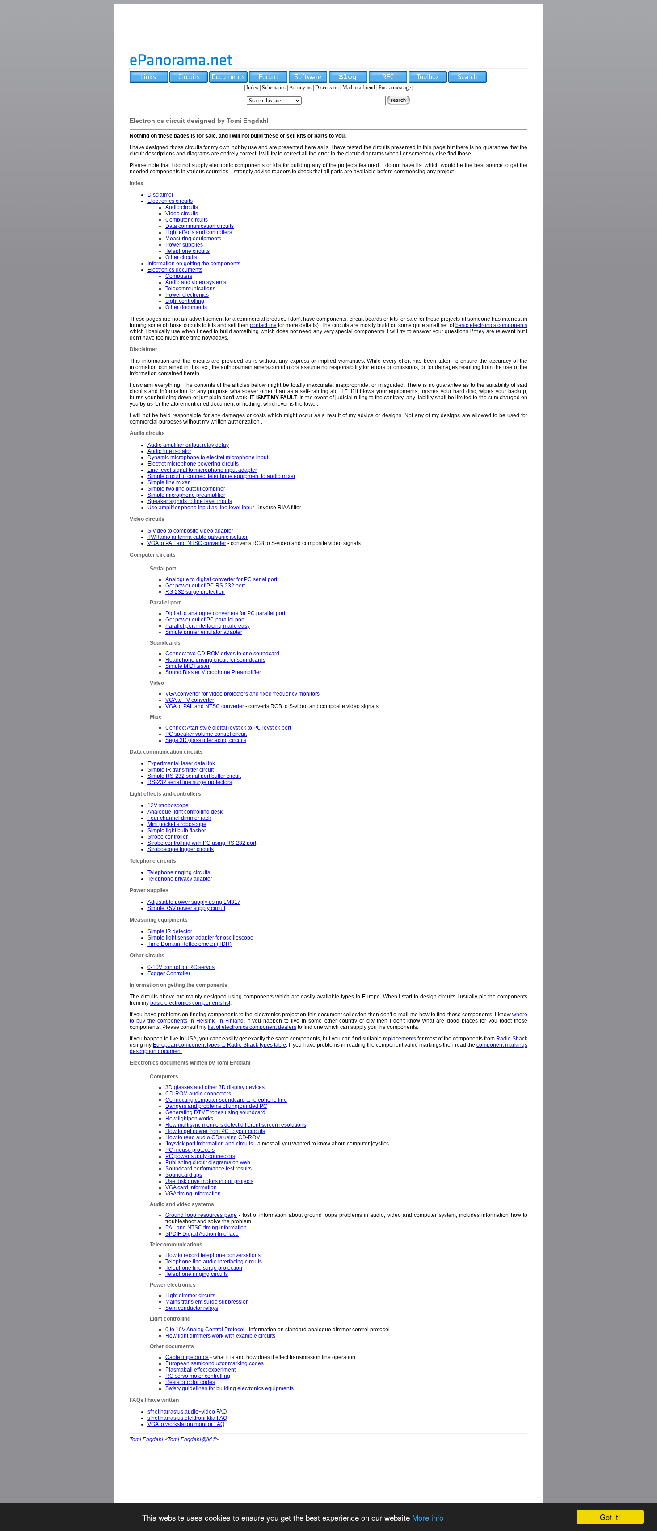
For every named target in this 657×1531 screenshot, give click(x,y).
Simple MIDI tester (187, 666)
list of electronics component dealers (252, 1027)
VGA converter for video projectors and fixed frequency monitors (242, 694)
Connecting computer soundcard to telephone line (226, 1100)
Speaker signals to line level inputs (189, 501)
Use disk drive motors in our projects (209, 1181)
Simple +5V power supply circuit (186, 908)
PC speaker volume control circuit (206, 734)
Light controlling (184, 301)
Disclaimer (160, 195)
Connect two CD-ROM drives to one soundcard (222, 653)
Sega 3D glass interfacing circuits (205, 740)
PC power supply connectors (200, 1156)
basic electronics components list (190, 1003)
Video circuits (181, 213)
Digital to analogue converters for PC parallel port (225, 613)
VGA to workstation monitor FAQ (185, 1424)
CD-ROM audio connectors (198, 1094)
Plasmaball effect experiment (200, 1370)
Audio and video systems (195, 282)
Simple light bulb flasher (176, 830)
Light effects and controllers (198, 232)
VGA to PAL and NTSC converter (186, 543)
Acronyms (300, 87)
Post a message (395, 87)
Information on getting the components (193, 263)
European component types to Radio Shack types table (219, 1045)
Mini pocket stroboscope (176, 824)
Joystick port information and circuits (209, 1144)
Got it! (610, 1517)
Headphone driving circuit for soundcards (215, 660)
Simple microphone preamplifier (186, 495)
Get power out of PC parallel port (204, 620)
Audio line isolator (169, 451)
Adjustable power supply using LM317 (193, 902)
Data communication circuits (199, 226)
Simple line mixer (168, 482)
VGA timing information (193, 1194)
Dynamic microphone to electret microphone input (207, 457)
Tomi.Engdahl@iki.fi (192, 1439)
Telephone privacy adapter (179, 879)
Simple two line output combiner (186, 489)
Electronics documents (174, 270)
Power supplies (184, 245)
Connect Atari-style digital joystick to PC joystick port (228, 728)
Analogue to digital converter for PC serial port (221, 579)
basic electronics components (491, 325)
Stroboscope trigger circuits (180, 849)
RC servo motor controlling (197, 1376)
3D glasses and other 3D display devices (215, 1087)
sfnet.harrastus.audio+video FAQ (187, 1412)
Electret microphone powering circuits (193, 464)
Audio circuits (181, 207)
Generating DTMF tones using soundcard (215, 1112)
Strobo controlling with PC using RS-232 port (201, 843)
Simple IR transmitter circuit (180, 770)
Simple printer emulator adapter (203, 632)
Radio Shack (511, 1039)
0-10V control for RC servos (181, 967)
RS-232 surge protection (195, 592)
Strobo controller (167, 837)
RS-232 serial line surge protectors (189, 782)
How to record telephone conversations (213, 1255)
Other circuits (181, 257)
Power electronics (187, 295)
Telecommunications (190, 288)
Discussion (327, 87)
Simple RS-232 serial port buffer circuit (194, 776)
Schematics (274, 87)
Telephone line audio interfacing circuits (213, 1261)
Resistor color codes (190, 1382)
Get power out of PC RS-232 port (205, 586)
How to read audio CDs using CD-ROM (213, 1137)
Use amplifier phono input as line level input (200, 507)
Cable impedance (187, 1357)
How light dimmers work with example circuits (220, 1336)
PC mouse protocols (190, 1150)
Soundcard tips (183, 1175)
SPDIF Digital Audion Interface (202, 1234)
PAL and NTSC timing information (206, 1228)
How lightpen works (189, 1119)
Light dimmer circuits (190, 1295)
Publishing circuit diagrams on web (207, 1162)
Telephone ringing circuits (178, 872)
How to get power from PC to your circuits (215, 1131)
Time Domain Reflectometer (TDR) (189, 944)
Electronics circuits (170, 201)
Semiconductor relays (191, 1308)
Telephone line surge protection (203, 1268)
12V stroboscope (168, 805)
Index (252, 87)
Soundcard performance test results (208, 1169)
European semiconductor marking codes (214, 1363)
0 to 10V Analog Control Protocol (204, 1329)
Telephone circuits (187, 251)
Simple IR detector (169, 931)
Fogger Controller (168, 973)
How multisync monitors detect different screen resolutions (235, 1125)
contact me (263, 325)
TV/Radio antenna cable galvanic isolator (197, 537)
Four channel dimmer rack (179, 818)
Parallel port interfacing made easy (207, 626)
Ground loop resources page (201, 1215)
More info (427, 1517)
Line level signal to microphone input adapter (202, 470)
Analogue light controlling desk (185, 812)
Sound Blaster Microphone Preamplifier (213, 672)
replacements (399, 1039)
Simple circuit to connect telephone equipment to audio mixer (221, 476)
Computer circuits (186, 220)
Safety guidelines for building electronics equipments (229, 1388)
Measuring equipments (193, 238)
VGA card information (191, 1187)
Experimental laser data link (181, 763)
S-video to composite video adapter (190, 531)
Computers (178, 276)
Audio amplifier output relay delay (188, 445)
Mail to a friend (358, 87)
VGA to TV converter (189, 700)
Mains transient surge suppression (207, 1302)
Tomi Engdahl (146, 1439)
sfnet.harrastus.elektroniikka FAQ (187, 1418)
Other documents (186, 307)
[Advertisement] (328, 28)
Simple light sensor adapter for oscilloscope (200, 938)
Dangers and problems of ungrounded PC (216, 1106)
